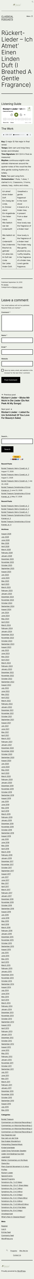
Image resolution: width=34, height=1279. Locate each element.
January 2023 (6, 669)
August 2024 (6, 609)
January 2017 (6, 896)
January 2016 (6, 934)
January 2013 (6, 1034)
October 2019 (6, 792)
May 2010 (5, 1110)
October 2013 (6, 1019)
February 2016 (6, 931)
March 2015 (5, 965)
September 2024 (7, 606)
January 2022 (6, 707)
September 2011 (7, 1069)
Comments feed (7, 1235)
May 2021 (5, 732)
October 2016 (6, 905)
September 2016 (7, 909)
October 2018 (6, 830)
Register (4, 1226)
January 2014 (6, 1009)
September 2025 (7, 568)
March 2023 (6, 663)
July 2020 (5, 764)
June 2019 (5, 805)
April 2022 (5, 698)
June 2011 (5, 1075)
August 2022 (6, 685)
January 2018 (6, 858)
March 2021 (5, 738)
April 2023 (5, 660)
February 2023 (7, 666)
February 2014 (6, 1006)
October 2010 (6, 1097)
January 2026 (6, 556)
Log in (3, 1229)
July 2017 (5, 877)
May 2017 (5, 883)
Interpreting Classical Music (11, 1144)
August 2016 (6, 912)
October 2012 (6, 1041)
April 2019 (5, 811)
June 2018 (5, 842)
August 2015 (6, 949)
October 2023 (6, 641)
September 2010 (7, 1101)
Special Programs (8, 1179)
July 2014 (5, 990)
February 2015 (6, 968)
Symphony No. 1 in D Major (11, 1182)
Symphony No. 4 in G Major (12, 1195)
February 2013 (6, 1031)
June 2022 (5, 691)
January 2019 (6, 820)
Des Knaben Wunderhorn (11, 1141)
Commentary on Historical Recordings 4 (16, 1132)
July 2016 (5, 915)
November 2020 (7, 751)
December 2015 (7, 937)
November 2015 (7, 940)
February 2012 (6, 1056)
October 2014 (6, 981)
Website (4, 359)
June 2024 (5, 616)
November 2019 (7, 789)
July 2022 (5, 688)
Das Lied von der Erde (9, 1138)
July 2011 (4, 1072)
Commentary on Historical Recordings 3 (16, 1129)
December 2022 (7, 672)
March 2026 (6, 550)
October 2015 (6, 943)
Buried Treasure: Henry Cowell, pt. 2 (15, 468)
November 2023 (7, 638)
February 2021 (6, 742)
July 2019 (5, 801)
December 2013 (7, 1012)
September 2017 (7, 871)
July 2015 (5, 953)
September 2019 (7, 795)
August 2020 (6, 761)
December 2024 (7, 597)
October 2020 (6, 754)
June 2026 (5, 540)
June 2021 (5, 729)
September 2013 (7, 1022)
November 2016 (7, 902)
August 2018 (6, 836)
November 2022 (7, 676)
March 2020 (6, 776)
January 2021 (6, 745)
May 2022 (5, 694)
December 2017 (7, 861)
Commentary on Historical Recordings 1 (16, 1122)
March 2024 (6, 625)
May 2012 (5, 1053)
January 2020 (6, 783)
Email (4, 347)
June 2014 (5, 994)
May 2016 (5, 921)
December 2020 (7, 748)
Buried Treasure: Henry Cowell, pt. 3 (15, 475)
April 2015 (5, 962)
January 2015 (6, 971)
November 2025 (7, 562)
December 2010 (7, 1091)
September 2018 (7, 833)
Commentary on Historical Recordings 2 (16, 1125)
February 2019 (6, 817)
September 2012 (7, 1044)
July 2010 (5, 1107)
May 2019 (5, 808)
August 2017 (6, 874)
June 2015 (5, 956)
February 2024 (7, 628)
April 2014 (5, 1000)
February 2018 (6, 855)
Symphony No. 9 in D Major (11, 1210)
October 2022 (6, 679)
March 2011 (5, 1082)
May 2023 (5, 657)
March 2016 (5, 927)
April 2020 (5, 773)
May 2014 (5, 997)
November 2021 (7, 713)
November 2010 (7, 1094)
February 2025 (7, 591)
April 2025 (5, 584)
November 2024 (7, 600)
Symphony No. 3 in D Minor (12, 1192)
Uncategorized (7, 1214)
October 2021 (6, 716)
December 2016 (7, 899)
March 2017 (5, 890)
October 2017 (6, 868)
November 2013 (7, 1016)
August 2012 (6, 1047)
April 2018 (5, 849)
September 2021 (7, 720)
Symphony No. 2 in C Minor (12, 1188)
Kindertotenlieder (8, 1148)
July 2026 (5, 537)
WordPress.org (7, 1239)
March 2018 (5, 852)
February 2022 (7, 704)
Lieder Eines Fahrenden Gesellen (13, 1151)
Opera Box (5, 1163)
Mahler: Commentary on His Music (14, 1160)
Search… (4, 436)
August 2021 (6, 723)
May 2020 (5, 770)
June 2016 (5, 918)
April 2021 (5, 735)
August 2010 (6, 1104)
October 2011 (6, 1066)
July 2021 (5, 726)
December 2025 (7, 559)
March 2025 (6, 587)
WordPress (21, 1271)
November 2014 (7, 978)
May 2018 (5, 846)
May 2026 (5, 543)
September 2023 (7, 644)
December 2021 (7, 710)
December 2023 (7, 635)
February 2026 (7, 553)
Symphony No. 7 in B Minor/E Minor (15, 1204)
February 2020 (7, 779)
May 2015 (5, 959)
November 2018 (7, 827)
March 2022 (6, 701)
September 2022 (7, 682)
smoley (6, 285)
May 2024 (5, 619)
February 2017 (6, 893)
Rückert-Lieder (17, 287)
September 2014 (7, 984)
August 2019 (6, 798)
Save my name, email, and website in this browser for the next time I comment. (18, 371)
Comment (5, 312)
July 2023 (5, 650)
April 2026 (5, 546)
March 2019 (5, 814)
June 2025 (5, 578)
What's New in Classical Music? (13, 1217)
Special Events (7, 1176)
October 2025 (6, 565)
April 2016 (5, 924)
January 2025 (6, 594)
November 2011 (7, 1063)
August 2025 (6, 572)
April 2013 (5, 1028)
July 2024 (5, 613)
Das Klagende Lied (8, 1135)
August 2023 (6, 647)
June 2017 (5, 880)
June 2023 (5, 653)
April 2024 (5, 622)
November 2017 (7, 864)
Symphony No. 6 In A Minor (12, 1201)
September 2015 (7, 946)
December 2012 (7, 1038)
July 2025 (5, 575)
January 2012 (6, 1060)
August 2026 (6, 534)
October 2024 (6, 603)
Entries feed (6, 1232)
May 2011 (5, 1079)
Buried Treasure (7, 1119)
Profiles (4, 1170)
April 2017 (5, 886)
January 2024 (6, 631)
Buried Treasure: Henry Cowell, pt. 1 (15, 481)
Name (4, 335)
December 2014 (7, 975)
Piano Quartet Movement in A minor (15, 1166)
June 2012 (5, 1050)
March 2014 (6, 1003)
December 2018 (7, 824)
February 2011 (6, 1085)
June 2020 (5, 767)
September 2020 (7, 757)
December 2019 (7, 786)
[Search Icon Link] (7, 1250)
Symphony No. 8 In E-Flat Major (13, 1207)
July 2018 (5, 839)
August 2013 (6, 1025)
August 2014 (6, 987)
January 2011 (6, 1088)
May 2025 (5, 581)
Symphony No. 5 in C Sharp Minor (14, 1198)
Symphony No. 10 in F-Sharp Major (14, 1185)
